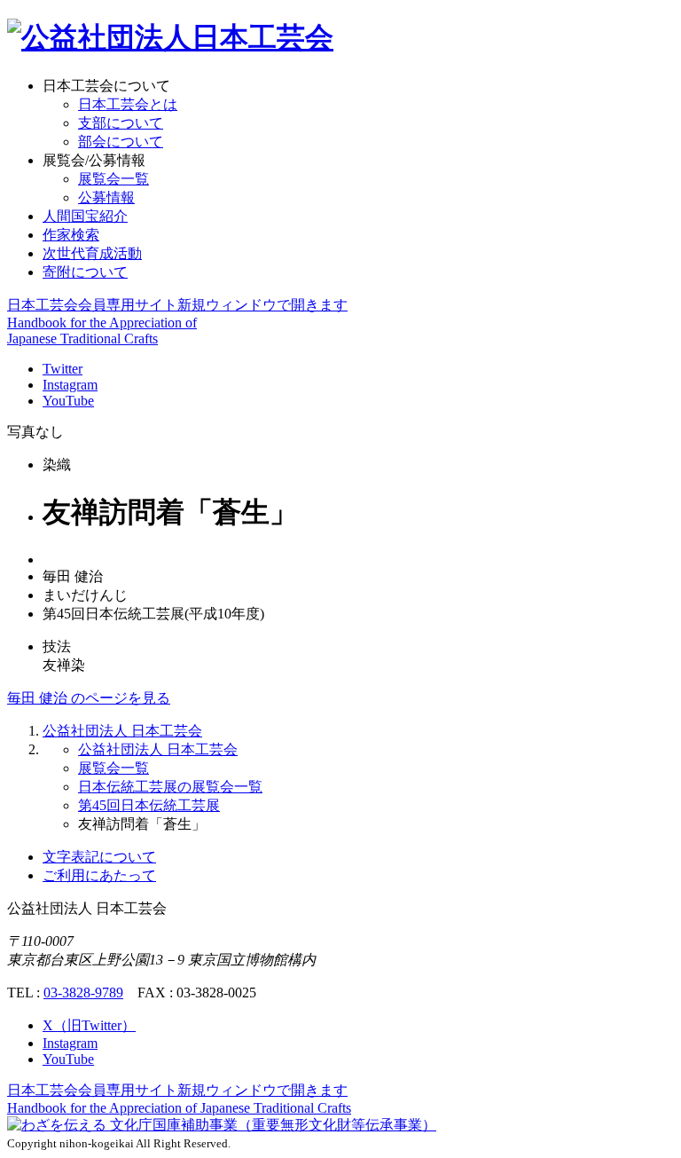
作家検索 (71, 234)
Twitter (62, 368)
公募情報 (106, 197)
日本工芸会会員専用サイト (177, 304)
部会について (120, 141)
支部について (120, 122)
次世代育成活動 (92, 253)
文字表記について (99, 856)
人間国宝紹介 (85, 216)
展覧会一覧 (113, 178)
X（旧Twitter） (89, 1025)
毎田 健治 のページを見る (88, 697)
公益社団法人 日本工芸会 (122, 730)
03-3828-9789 (83, 992)
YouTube (68, 400)
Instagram (70, 384)
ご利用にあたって (99, 875)
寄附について (85, 272)
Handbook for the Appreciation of (179, 1107)
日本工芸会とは (127, 104)
